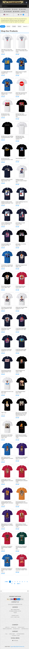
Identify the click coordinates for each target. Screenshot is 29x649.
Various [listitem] (8, 26)
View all (25, 26)
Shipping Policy (24, 628)
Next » (18, 583)
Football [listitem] (14, 26)
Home (1, 591)
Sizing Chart (12, 633)
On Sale (15, 9)
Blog (23, 11)
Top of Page (28, 591)
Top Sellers (9, 11)
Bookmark (15, 640)
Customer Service (20, 633)
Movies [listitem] (19, 26)
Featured (16, 11)
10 (14, 583)
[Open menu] (26, 2)
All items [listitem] (2, 26)
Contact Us (13, 627)
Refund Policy (16, 628)
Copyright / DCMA (15, 635)
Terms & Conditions (7, 628)
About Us (7, 627)
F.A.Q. (6, 633)
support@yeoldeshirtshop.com (17, 646)
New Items (23, 9)
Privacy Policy (21, 627)
